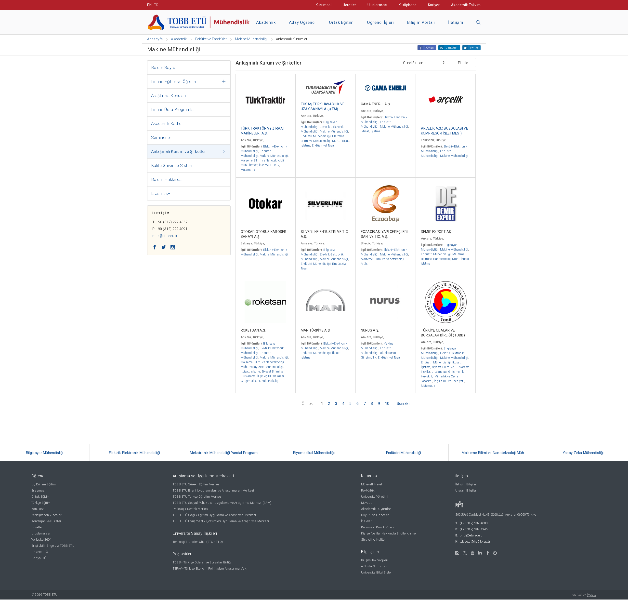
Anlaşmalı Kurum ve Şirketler (178, 151)
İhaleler (366, 521)
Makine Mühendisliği (274, 156)
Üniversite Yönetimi (374, 496)
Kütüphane (408, 5)
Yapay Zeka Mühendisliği (266, 367)
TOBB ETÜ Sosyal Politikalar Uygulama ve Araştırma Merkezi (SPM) (222, 503)
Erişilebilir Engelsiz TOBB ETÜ (53, 545)
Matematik (248, 170)
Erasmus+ (160, 193)
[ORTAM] (495, 551)
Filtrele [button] (463, 63)
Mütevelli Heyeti (372, 484)
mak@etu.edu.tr (164, 236)
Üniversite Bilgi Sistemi (377, 572)
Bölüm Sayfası (164, 67)
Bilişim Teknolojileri (374, 560)
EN (149, 5)
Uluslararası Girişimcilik (448, 371)
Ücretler (349, 5)
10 (387, 403)
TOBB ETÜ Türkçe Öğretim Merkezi (197, 496)
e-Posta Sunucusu (374, 566)
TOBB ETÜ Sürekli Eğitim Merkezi (196, 484)
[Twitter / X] (465, 552)
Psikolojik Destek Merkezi (191, 509)
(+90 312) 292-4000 (474, 523)
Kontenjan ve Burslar (46, 521)
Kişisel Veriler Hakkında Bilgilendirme (388, 533)
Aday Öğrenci (302, 22)
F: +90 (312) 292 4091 (169, 229)
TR (156, 5)
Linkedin (452, 47)
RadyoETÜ (38, 558)
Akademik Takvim (466, 5)
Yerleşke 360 (41, 539)
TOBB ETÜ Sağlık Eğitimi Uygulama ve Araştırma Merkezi (214, 515)
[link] (45, 452)
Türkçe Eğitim (41, 503)
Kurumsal (323, 5)
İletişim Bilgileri (466, 484)
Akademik (265, 22)
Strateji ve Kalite (373, 539)
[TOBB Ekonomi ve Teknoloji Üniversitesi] (202, 21)
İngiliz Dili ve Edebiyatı (449, 381)
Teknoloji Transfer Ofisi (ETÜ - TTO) (198, 542)
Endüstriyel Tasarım (325, 145)
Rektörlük (368, 490)
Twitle (474, 47)
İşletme (264, 165)
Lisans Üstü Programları (173, 109)
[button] (478, 22)
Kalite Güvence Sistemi (172, 165)
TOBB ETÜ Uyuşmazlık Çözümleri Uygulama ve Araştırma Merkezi (221, 521)
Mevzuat (367, 503)
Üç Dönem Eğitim (43, 484)
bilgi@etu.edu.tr (471, 535)
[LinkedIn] (480, 553)
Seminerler (161, 137)
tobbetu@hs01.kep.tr (475, 541)
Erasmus (38, 490)
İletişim (455, 22)
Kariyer (434, 5)
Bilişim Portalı (421, 22)
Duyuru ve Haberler (375, 515)
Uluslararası (377, 5)
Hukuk (274, 165)
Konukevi (37, 509)
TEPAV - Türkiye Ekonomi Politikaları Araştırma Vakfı (211, 568)
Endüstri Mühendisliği (316, 136)
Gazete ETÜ (39, 552)
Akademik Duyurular (376, 509)
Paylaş (429, 47)
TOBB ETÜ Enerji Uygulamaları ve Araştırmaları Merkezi (213, 490)
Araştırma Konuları (168, 95)
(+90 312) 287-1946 (474, 529)
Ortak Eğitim (341, 22)
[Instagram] (457, 552)
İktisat (253, 165)
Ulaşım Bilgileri (466, 490)
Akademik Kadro (166, 123)
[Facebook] (488, 552)
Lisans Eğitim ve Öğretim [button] (174, 81)
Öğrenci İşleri (380, 22)
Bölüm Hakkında (166, 179)
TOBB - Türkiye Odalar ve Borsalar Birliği (202, 562)
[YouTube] (473, 552)
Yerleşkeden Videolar (46, 515)
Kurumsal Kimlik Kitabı (378, 527)
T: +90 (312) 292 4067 (170, 222)
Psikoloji (273, 381)
